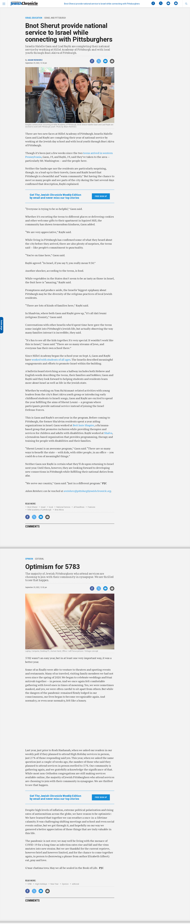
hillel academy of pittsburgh (39, 510)
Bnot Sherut (32, 507)
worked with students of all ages (51, 359)
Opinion (65, 884)
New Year (54, 884)
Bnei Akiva (59, 510)
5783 (29, 884)
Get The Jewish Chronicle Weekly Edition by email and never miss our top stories (55, 196)
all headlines (79, 507)
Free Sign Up (101, 196)
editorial (75, 884)
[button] (186, 3)
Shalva (108, 433)
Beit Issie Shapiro (83, 425)
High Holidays (41, 884)
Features (91, 507)
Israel (43, 507)
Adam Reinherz (35, 60)
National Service (63, 507)
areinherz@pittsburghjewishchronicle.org (87, 491)
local (51, 507)
